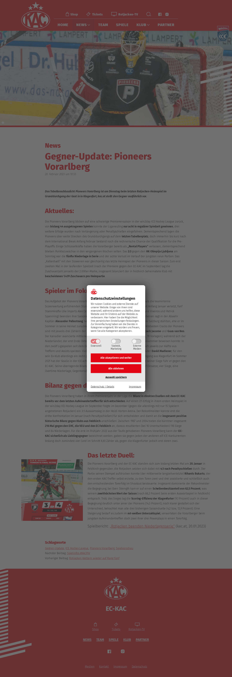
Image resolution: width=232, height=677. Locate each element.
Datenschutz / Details (102, 386)
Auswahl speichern (116, 377)
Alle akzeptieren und (116, 357)
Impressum (135, 386)
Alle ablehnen (116, 368)
